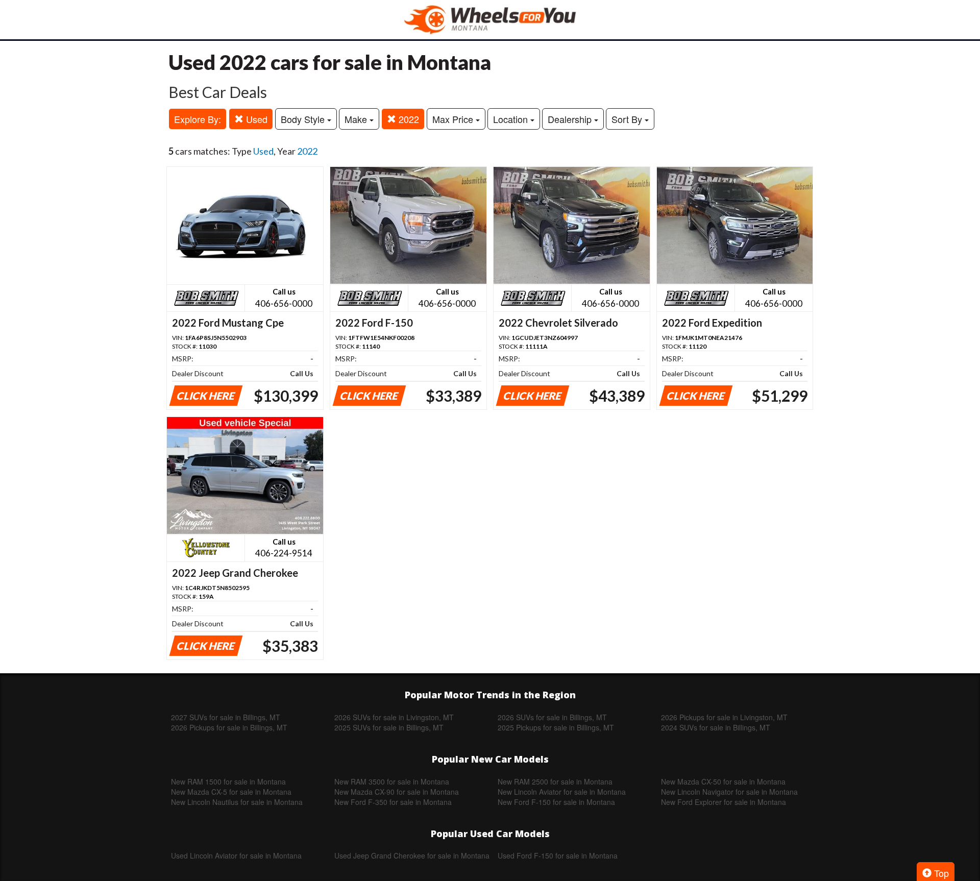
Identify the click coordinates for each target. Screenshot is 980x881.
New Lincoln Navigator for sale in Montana (729, 792)
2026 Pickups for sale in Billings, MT (229, 727)
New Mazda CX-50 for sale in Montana (723, 781)
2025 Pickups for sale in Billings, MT (556, 727)
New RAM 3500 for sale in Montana (391, 781)
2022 (407, 119)
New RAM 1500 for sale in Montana (228, 781)
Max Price (454, 119)
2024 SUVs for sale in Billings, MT (715, 727)
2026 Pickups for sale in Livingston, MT (724, 717)
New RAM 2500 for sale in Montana (555, 781)
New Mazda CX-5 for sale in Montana (231, 792)
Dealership (571, 119)
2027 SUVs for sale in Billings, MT (225, 717)
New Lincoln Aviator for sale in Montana (562, 792)
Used (255, 119)
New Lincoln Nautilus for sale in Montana (237, 802)
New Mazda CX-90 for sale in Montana (396, 792)
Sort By (628, 119)
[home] (490, 19)
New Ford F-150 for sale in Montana (556, 802)
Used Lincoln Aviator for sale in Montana (236, 855)
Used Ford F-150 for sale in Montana (558, 855)
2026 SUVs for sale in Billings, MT (552, 717)
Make (357, 119)
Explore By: (197, 119)
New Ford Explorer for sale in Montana (723, 802)
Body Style (304, 119)
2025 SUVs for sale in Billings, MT (389, 727)
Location (511, 119)
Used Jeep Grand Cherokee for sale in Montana (411, 855)
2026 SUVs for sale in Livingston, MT (394, 717)
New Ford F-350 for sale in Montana (393, 802)
